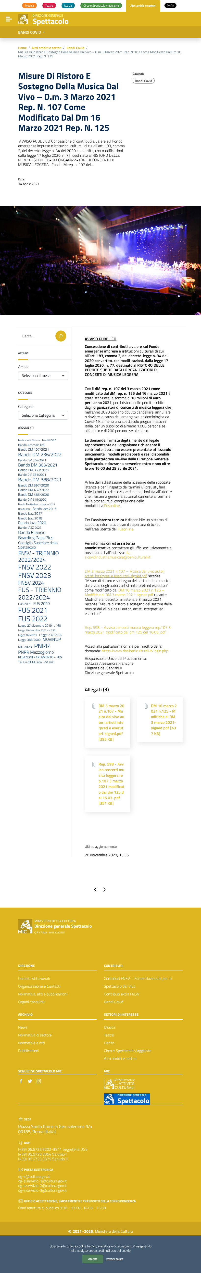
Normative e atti (31, 1043)
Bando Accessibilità (31, 445)
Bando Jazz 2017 (30, 513)
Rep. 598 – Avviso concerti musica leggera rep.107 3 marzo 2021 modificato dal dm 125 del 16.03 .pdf (128, 629)
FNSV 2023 (34, 575)
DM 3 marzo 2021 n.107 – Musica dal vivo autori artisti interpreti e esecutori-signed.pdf (124, 573)
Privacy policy (114, 1258)
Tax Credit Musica (30, 662)
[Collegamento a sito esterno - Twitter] (30, 1081)
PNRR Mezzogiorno (36, 652)
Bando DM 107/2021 (33, 449)
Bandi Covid (75, 48)
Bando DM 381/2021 (32, 475)
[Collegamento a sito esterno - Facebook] (21, 1081)
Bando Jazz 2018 (30, 518)
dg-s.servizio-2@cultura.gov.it (42, 1186)
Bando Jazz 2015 (45, 509)
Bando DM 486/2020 (33, 495)
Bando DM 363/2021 (37, 464)
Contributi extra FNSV (121, 994)
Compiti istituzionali (34, 978)
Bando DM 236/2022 (40, 454)
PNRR (42, 646)
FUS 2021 (33, 610)
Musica (109, 1027)
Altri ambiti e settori (47, 48)
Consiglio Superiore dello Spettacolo (38, 545)
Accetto (92, 1258)
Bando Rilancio (31, 532)
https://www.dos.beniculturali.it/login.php (135, 651)
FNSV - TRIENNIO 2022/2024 (38, 556)
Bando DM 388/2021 (40, 480)
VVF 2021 (49, 662)
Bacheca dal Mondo (29, 440)
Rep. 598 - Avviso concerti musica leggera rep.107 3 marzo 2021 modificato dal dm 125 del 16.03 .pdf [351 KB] (111, 783)
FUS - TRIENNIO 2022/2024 (39, 593)
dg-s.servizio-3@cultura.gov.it (42, 1190)
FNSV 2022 (34, 567)
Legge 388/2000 (29, 640)
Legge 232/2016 (50, 635)
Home (22, 48)
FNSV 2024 (31, 583)
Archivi (23, 366)
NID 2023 (25, 647)
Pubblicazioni (28, 1051)
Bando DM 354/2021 (32, 460)
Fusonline (112, 505)
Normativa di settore (35, 1035)
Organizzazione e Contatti (39, 986)
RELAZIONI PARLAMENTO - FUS (40, 657)
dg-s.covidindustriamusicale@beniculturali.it (118, 554)
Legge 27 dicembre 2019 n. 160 (39, 626)
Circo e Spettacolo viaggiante (127, 1051)
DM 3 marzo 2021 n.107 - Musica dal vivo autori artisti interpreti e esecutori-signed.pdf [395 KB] (111, 722)
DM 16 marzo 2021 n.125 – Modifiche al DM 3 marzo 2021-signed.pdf (124, 592)
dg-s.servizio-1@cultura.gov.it (42, 1181)
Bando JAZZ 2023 (29, 528)
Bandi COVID (49, 440)
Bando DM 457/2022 (33, 490)
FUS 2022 (33, 618)
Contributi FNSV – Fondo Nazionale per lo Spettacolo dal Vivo (138, 982)
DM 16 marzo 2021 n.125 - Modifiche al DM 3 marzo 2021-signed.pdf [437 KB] (164, 719)
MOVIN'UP (52, 639)
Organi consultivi (31, 1002)
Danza (109, 1043)
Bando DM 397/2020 (33, 485)
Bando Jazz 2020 (32, 522)
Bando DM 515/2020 (32, 500)
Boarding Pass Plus (35, 537)
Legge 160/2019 (27, 635)
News (22, 1027)
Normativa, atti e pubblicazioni (42, 994)
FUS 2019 (24, 604)
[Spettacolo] (23, 18)
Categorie (26, 406)
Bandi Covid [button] (30, 32)
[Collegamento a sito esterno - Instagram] (39, 1081)
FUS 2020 (41, 603)
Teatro (109, 1035)
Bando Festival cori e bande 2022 (36, 504)
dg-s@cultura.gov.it (34, 1176)
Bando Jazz (24, 509)
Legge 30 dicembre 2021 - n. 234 (36, 630)
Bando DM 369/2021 (33, 470)
